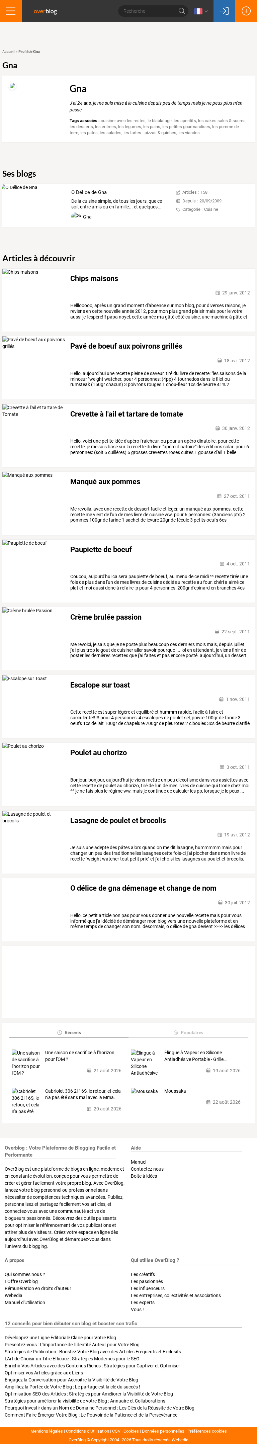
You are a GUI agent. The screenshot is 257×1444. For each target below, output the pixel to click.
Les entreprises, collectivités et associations (176, 1295)
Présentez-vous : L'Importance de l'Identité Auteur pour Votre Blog (72, 1344)
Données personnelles (163, 1431)
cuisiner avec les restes (123, 120)
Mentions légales (46, 1431)
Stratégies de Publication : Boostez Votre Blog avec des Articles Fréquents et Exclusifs (93, 1351)
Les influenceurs (148, 1288)
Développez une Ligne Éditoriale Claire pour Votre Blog (60, 1337)
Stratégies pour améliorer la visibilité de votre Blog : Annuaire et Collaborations (85, 1401)
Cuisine (211, 209)
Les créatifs (143, 1274)
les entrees (105, 126)
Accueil (8, 52)
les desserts (81, 126)
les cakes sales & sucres (222, 120)
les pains (151, 126)
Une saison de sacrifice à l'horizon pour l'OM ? (79, 1056)
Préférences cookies (207, 1431)
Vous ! (137, 1309)
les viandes (189, 132)
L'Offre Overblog (21, 1281)
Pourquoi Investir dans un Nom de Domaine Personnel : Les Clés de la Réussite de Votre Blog (99, 1408)
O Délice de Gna (89, 192)
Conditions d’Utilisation (87, 1431)
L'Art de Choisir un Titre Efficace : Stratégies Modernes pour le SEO (72, 1358)
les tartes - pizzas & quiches (149, 132)
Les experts (143, 1302)
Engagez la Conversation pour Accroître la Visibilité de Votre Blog (71, 1379)
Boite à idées (144, 1176)
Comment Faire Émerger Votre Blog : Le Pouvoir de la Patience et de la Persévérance (91, 1415)
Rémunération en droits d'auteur (38, 1288)
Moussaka (175, 1091)
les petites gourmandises (186, 126)
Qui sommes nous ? (25, 1274)
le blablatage (160, 120)
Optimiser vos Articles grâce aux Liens (44, 1372)
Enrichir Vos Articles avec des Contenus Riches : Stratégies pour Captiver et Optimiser (92, 1365)
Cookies (131, 1431)
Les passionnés (147, 1281)
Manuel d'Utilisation (25, 1302)
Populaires (192, 1032)
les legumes (129, 126)
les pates (89, 132)
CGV (116, 1431)
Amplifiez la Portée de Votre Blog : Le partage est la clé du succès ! (72, 1386)
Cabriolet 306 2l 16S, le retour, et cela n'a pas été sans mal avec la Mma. (83, 1094)
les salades (110, 132)
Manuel (138, 1162)
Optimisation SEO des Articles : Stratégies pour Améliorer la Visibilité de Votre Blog (89, 1393)
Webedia (13, 1295)
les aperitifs (185, 120)
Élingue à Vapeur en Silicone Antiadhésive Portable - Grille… (195, 1056)
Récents (73, 1032)
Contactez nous (147, 1169)
